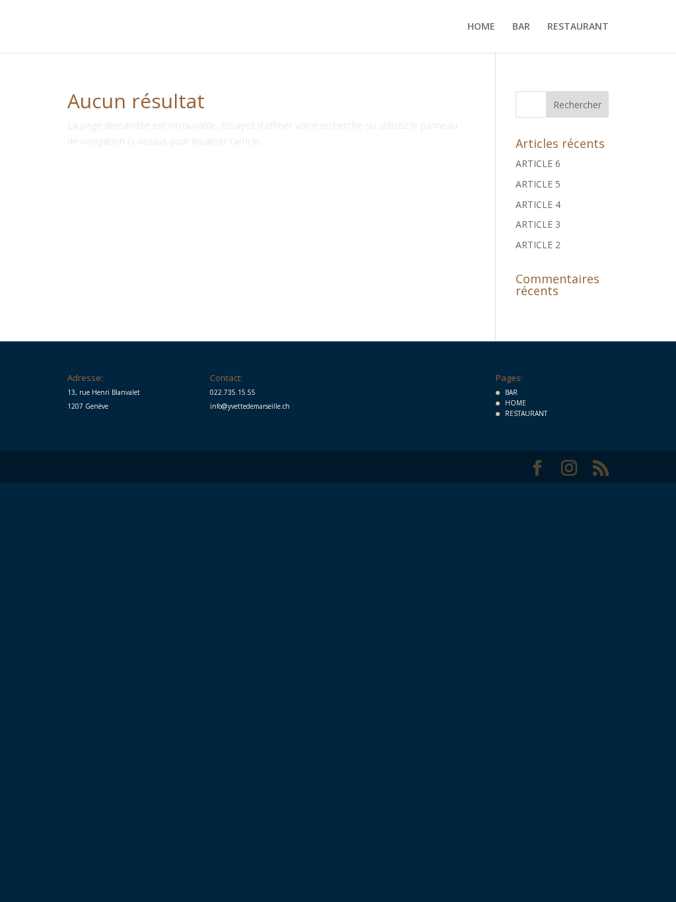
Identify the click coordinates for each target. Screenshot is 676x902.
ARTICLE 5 (538, 184)
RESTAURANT (578, 27)
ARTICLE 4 (538, 204)
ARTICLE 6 (538, 163)
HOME (481, 27)
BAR (521, 27)
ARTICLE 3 (538, 224)
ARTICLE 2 (538, 244)
